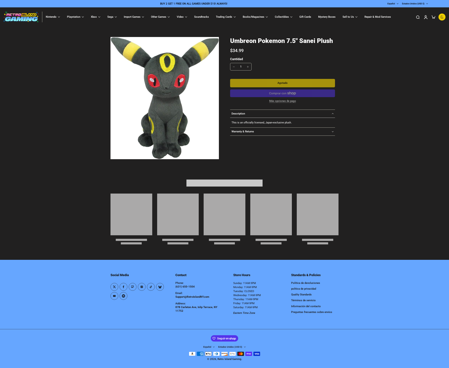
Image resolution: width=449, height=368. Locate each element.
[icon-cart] (433, 17)
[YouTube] (114, 296)
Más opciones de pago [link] (282, 101)
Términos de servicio (303, 300)
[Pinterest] (132, 287)
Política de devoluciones (305, 283)
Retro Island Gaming (229, 359)
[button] (282, 83)
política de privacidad (303, 288)
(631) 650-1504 (185, 286)
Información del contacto (306, 306)
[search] (418, 17)
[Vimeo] (123, 296)
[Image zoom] (164, 98)
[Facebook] (123, 287)
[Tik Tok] (151, 287)
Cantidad (236, 59)
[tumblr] (160, 287)
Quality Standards (301, 294)
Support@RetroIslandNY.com (192, 296)
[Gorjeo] (114, 287)
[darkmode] (441, 17)
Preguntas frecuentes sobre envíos (311, 312)
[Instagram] (142, 287)
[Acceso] (425, 17)
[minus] (233, 66)
